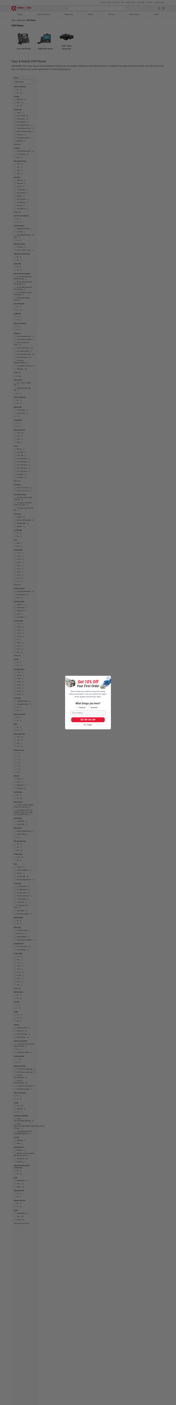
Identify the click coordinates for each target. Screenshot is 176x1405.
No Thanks (88, 725)
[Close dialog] (108, 678)
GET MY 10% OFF (88, 719)
